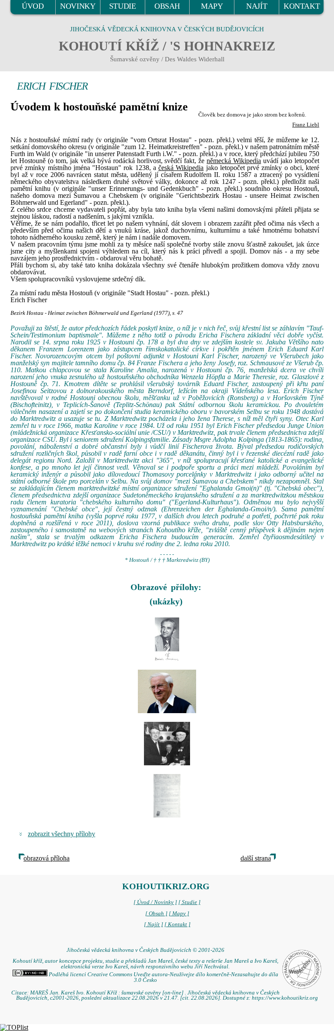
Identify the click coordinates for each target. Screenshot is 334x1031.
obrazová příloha (46, 858)
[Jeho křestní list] (167, 795)
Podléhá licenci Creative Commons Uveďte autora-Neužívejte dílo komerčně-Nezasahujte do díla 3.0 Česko (162, 977)
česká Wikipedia (181, 167)
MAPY (212, 6)
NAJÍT (256, 6)
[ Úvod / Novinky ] (155, 902)
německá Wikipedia (234, 160)
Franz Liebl (305, 125)
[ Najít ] (153, 924)
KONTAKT (302, 6)
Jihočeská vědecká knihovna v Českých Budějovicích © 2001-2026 (145, 950)
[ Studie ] (189, 902)
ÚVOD (32, 6)
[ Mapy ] (179, 914)
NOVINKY (77, 6)
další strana (255, 858)
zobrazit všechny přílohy (61, 833)
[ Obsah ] (156, 914)
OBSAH (167, 6)
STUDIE (122, 6)
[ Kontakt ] (177, 924)
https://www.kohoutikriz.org (285, 998)
